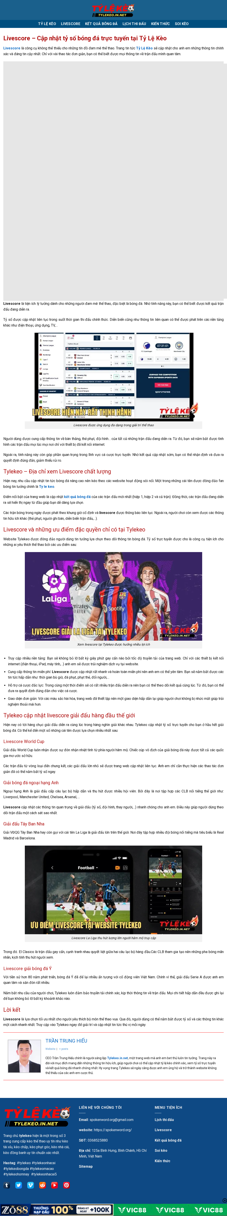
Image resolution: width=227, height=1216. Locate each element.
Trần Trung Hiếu (66, 1041)
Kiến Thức (160, 24)
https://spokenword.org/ (113, 1130)
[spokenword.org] (113, 10)
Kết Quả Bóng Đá (101, 24)
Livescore (70, 24)
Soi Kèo (182, 24)
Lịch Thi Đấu (134, 24)
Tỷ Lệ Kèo (47, 24)
